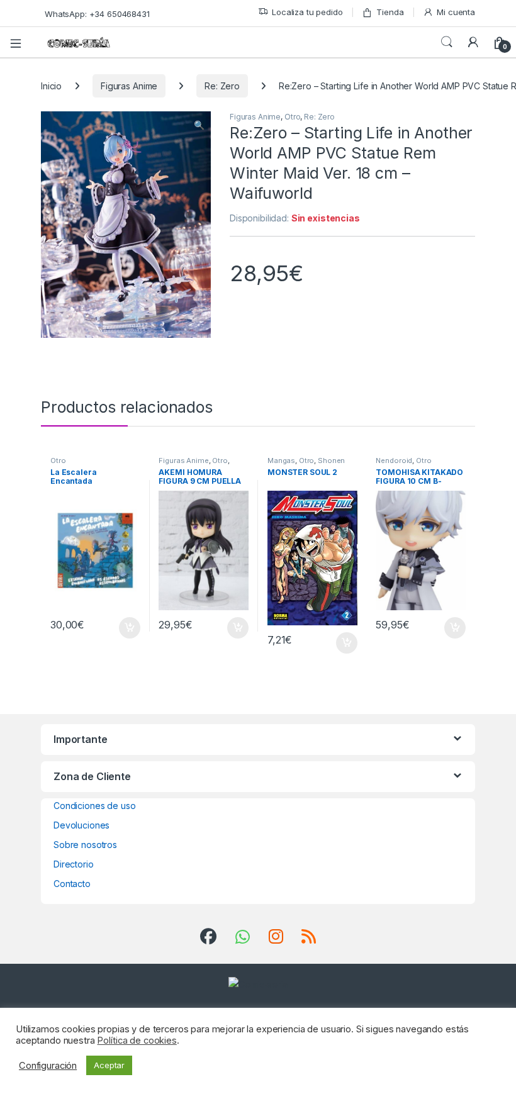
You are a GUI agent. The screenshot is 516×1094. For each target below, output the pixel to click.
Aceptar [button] (109, 1065)
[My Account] (473, 42)
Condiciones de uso (94, 805)
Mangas (281, 460)
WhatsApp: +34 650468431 (97, 14)
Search (447, 42)
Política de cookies (136, 1040)
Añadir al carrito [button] (127, 628)
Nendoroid (394, 460)
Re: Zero (222, 86)
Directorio (73, 864)
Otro (292, 116)
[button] (199, 125)
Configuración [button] (48, 1065)
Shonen (331, 460)
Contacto (72, 883)
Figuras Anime (129, 86)
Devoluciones (81, 825)
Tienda (389, 12)
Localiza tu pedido (307, 12)
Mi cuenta (456, 12)
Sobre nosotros (85, 844)
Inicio (51, 86)
